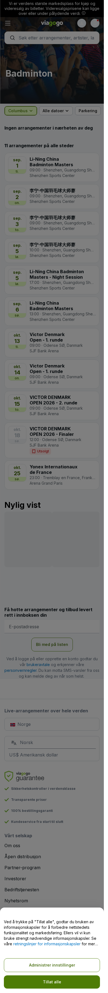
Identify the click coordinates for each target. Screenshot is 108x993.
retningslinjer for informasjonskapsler (47, 943)
